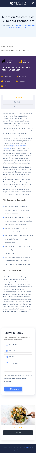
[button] (33, 3)
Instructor (9, 60)
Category (25, 60)
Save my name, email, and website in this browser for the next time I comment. (18, 379)
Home (3, 25)
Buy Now (18, 433)
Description (18, 97)
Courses (10, 25)
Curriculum (18, 102)
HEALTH (26, 62)
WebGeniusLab (26, 447)
